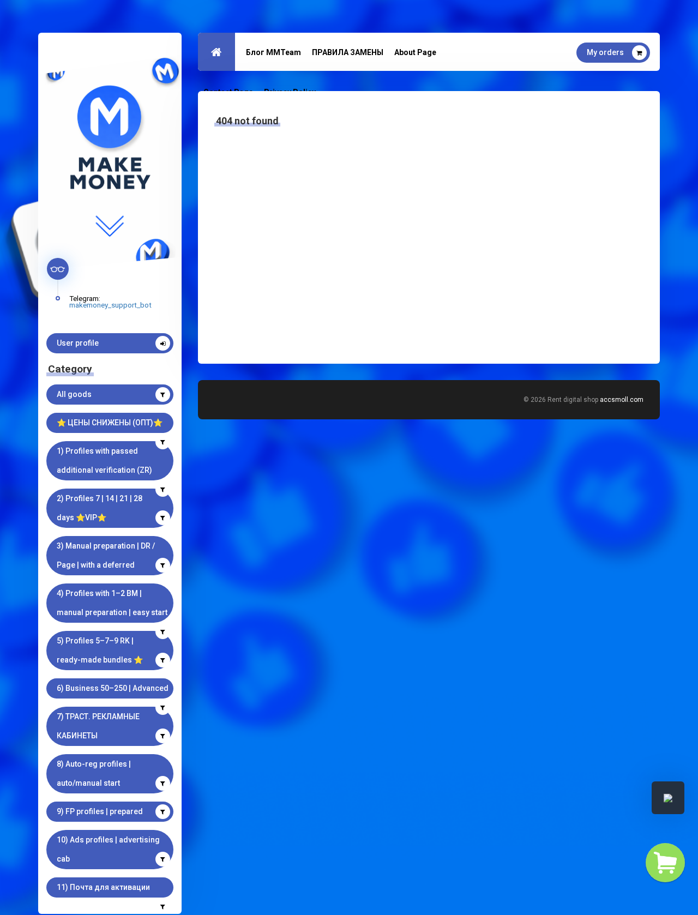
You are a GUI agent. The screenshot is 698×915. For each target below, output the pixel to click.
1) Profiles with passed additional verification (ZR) (104, 460)
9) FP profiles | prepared (100, 811)
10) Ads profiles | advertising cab (108, 849)
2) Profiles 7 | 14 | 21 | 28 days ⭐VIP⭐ (99, 508)
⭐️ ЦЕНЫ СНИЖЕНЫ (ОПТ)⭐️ (110, 422)
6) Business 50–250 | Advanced (113, 688)
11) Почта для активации (103, 887)
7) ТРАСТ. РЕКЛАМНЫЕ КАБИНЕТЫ (98, 726)
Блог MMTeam (273, 52)
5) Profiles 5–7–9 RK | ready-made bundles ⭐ (100, 650)
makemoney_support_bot (110, 304)
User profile (78, 343)
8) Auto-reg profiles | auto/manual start (94, 773)
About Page (415, 52)
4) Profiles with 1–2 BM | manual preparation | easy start (112, 603)
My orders (605, 52)
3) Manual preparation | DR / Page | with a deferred (106, 555)
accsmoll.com (621, 400)
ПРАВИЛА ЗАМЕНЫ (347, 52)
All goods (74, 394)
